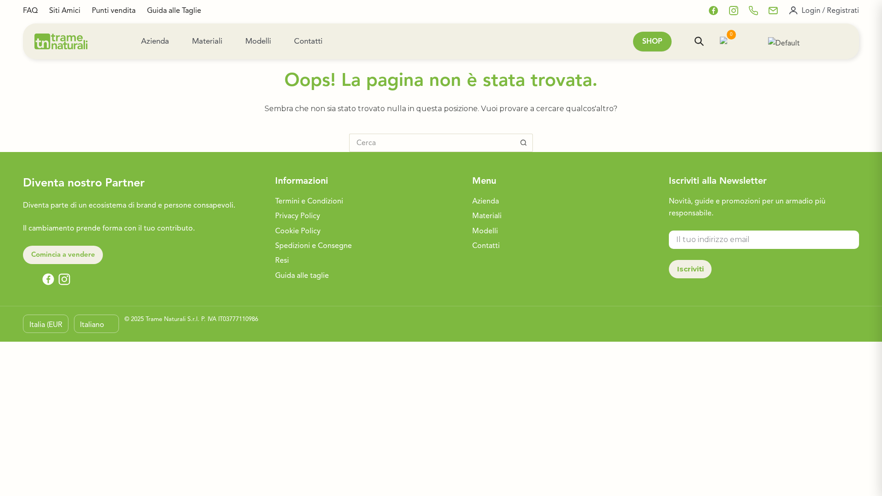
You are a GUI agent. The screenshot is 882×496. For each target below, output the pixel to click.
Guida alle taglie (302, 275)
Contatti (308, 41)
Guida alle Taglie (174, 10)
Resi (282, 260)
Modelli (258, 41)
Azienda (155, 41)
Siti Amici (64, 10)
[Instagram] (733, 11)
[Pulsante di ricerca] (523, 143)
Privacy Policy (297, 215)
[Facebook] (713, 11)
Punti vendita (114, 10)
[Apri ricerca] (699, 41)
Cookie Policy (298, 231)
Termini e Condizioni (309, 201)
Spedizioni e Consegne (313, 245)
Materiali (207, 41)
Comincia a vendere (63, 254)
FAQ (30, 10)
